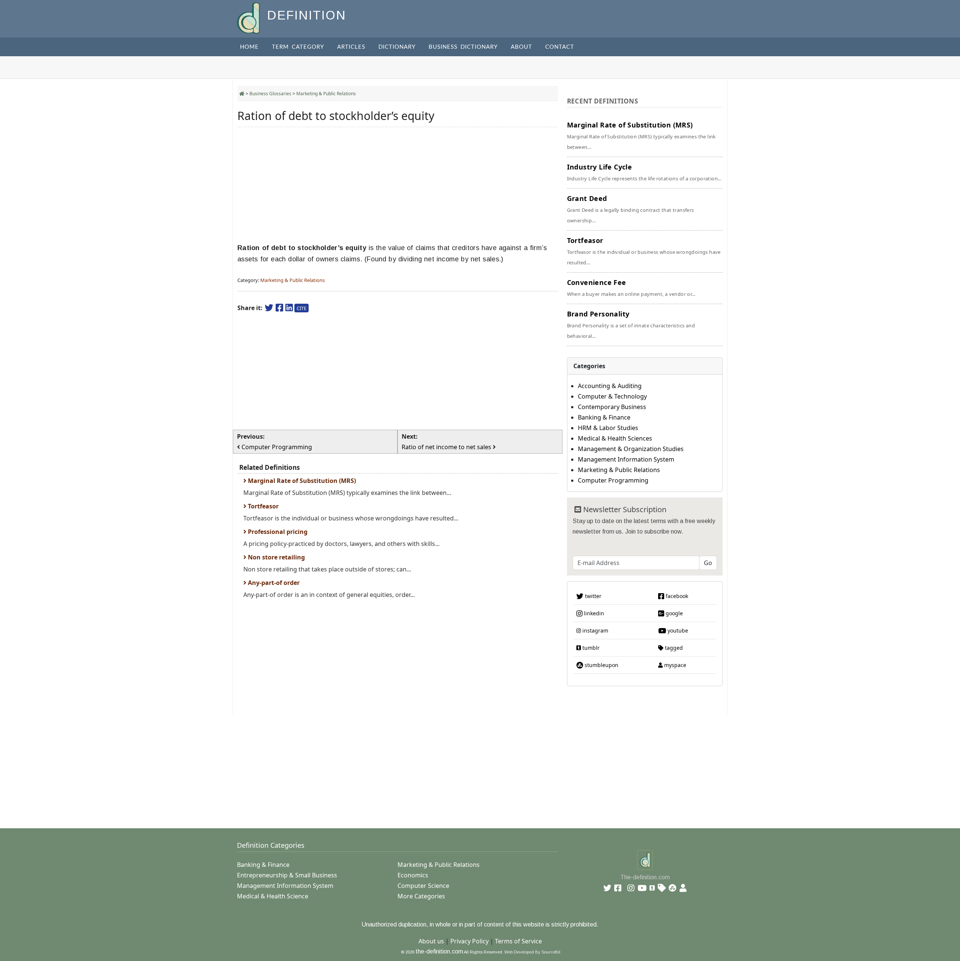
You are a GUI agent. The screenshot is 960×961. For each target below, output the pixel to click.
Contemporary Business (612, 407)
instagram (594, 630)
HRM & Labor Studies (608, 428)
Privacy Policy (469, 941)
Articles (351, 47)
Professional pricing (277, 532)
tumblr (590, 647)
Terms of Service (518, 941)
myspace (674, 665)
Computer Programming (613, 480)
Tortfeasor (262, 506)
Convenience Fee (631, 287)
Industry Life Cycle (644, 172)
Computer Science (423, 886)
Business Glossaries (270, 93)
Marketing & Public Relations (326, 93)
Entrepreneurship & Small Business (287, 875)
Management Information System (626, 459)
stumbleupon (600, 665)
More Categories (421, 896)
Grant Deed (630, 209)
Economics (413, 875)
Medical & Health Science (272, 896)
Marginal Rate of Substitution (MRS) (301, 481)
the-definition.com (439, 951)
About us (431, 941)
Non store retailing (275, 557)
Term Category (298, 47)
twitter (593, 596)
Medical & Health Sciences (615, 438)
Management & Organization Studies (631, 449)
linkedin (593, 613)
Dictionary (397, 47)
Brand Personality (631, 324)
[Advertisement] (397, 185)
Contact (559, 47)
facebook (676, 596)
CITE (301, 308)
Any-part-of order (273, 583)
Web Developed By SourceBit (532, 952)
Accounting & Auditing (610, 386)
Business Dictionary (463, 47)
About (521, 47)
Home (249, 47)
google (673, 613)
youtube (677, 630)
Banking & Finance (604, 417)
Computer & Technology (612, 396)
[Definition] (249, 17)
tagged (673, 647)
